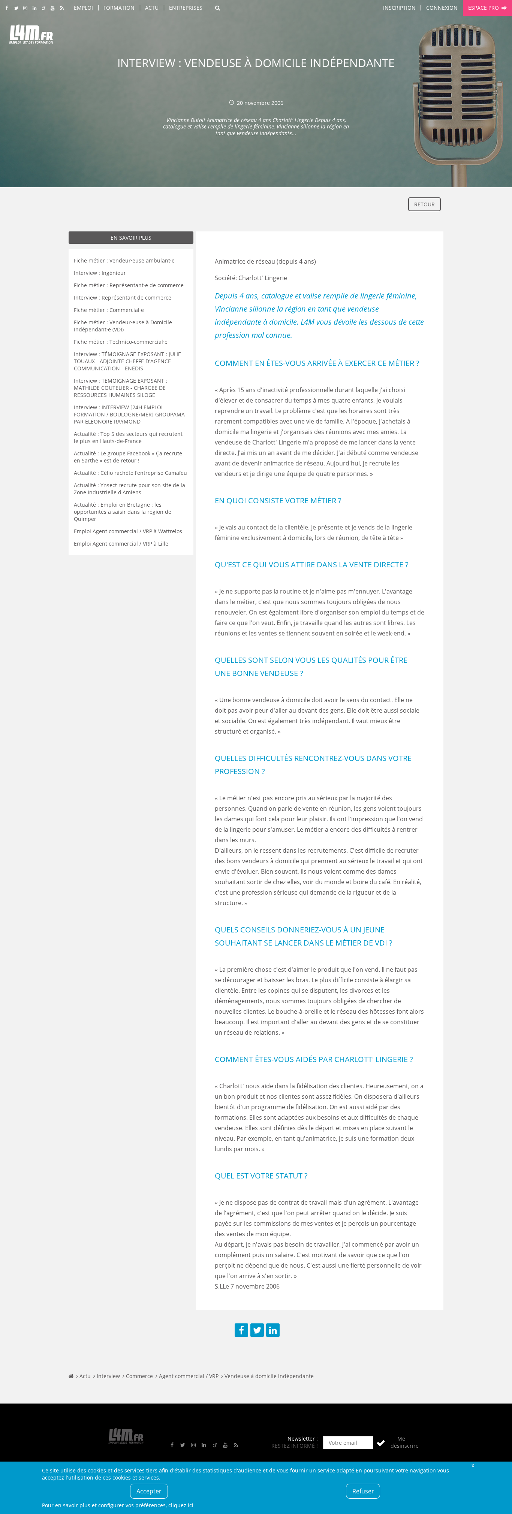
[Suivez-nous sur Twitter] (16, 8)
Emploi (83, 7)
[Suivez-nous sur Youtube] (52, 8)
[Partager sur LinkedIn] (273, 1330)
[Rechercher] (218, 8)
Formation (119, 7)
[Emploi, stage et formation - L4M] (71, 1376)
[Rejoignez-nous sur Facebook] (7, 8)
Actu (152, 7)
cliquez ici (180, 1505)
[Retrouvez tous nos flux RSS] (62, 8)
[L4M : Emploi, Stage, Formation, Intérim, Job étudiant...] (31, 36)
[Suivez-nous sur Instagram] (25, 8)
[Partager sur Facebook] (241, 1330)
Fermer (472, 1465)
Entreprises (185, 7)
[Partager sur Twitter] (257, 1330)
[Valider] (380, 1442)
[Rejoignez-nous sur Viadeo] (43, 8)
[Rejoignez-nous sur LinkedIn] (34, 8)
